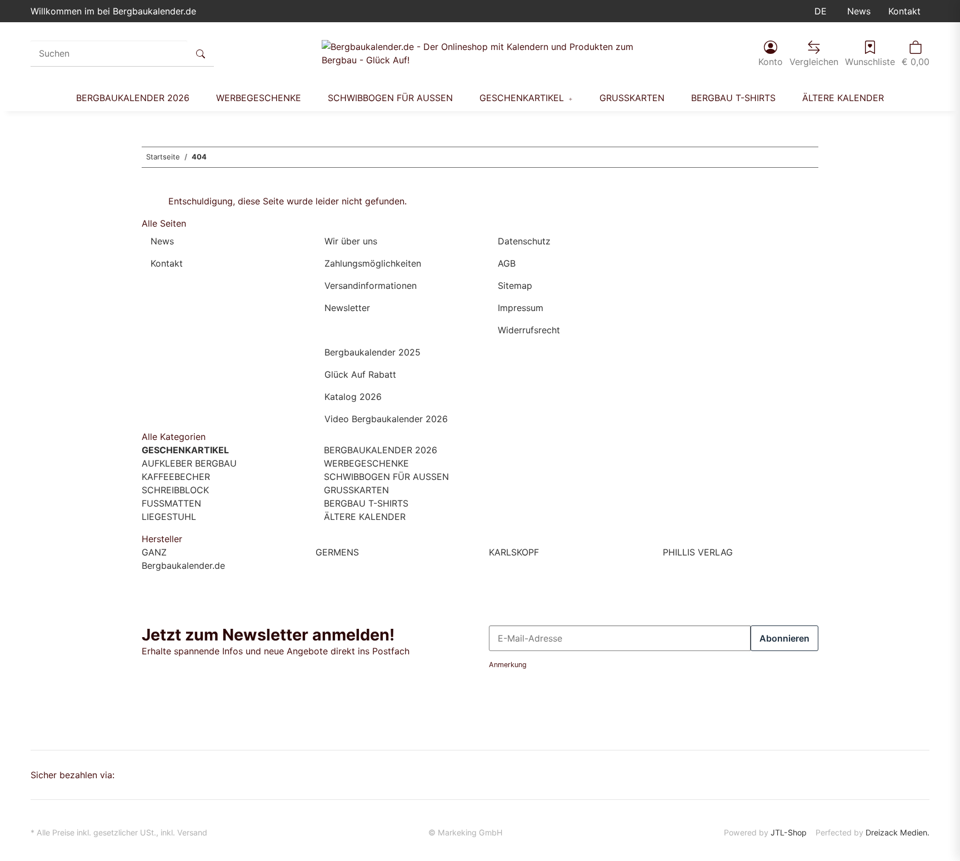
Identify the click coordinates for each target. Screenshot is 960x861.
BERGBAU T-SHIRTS (364, 503)
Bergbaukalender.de (183, 565)
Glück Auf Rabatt (360, 374)
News (859, 11)
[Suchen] (200, 53)
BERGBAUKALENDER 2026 (379, 449)
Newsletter (347, 307)
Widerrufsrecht (529, 330)
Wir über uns (350, 241)
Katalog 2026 (353, 396)
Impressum (520, 307)
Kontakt (904, 11)
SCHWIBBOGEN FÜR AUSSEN (385, 476)
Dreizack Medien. (897, 832)
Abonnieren (784, 638)
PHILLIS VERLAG (698, 552)
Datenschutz (524, 241)
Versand (192, 832)
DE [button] (821, 11)
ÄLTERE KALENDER (363, 516)
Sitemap (515, 285)
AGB (507, 263)
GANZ (154, 552)
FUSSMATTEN (171, 503)
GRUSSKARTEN (355, 489)
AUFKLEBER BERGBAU (189, 463)
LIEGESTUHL (169, 516)
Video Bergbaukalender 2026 (386, 418)
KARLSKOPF (514, 552)
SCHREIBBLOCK (175, 489)
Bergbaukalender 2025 (372, 352)
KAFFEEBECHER (176, 476)
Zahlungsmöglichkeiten (372, 263)
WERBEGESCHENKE (365, 463)
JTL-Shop (789, 832)
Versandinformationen (370, 285)
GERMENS (337, 552)
